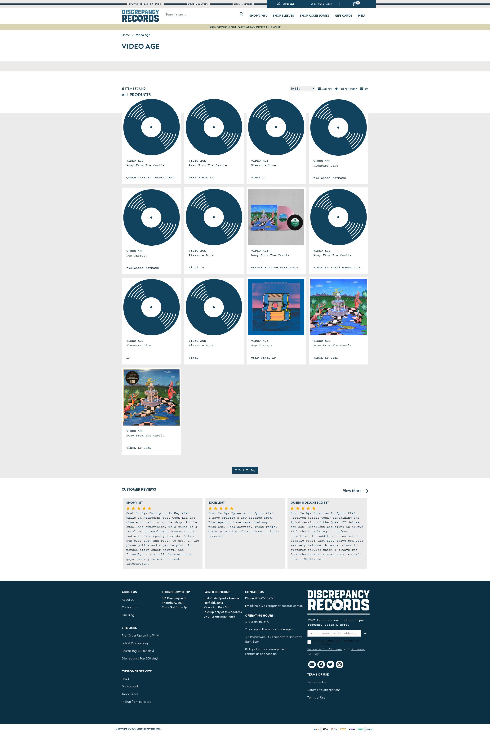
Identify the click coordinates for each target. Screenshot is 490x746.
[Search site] (240, 14)
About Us (128, 599)
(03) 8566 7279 (321, 3)
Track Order (130, 694)
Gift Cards (343, 15)
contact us (252, 653)
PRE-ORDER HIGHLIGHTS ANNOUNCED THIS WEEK (245, 27)
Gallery (326, 89)
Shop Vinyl (258, 15)
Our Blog (128, 615)
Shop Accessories (314, 15)
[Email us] (312, 664)
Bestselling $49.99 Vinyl (138, 650)
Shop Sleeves (283, 15)
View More (353, 490)
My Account (130, 686)
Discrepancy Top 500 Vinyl (140, 658)
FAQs (125, 678)
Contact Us (129, 607)
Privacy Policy (317, 682)
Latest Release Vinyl (135, 643)
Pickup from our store (136, 701)
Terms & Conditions (324, 649)
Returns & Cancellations (323, 689)
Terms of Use (316, 697)
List (365, 89)
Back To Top (246, 470)
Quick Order (348, 89)
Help (361, 15)
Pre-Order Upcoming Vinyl (140, 635)
